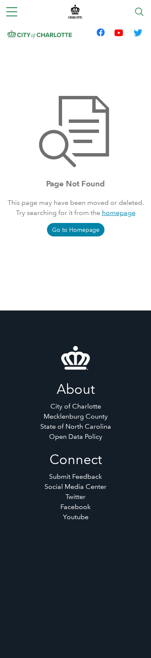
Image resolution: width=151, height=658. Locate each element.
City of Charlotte (75, 406)
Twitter (75, 497)
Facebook (75, 507)
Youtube (76, 517)
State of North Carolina (75, 426)
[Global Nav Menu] (11, 11)
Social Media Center (75, 487)
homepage (118, 213)
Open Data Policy (75, 436)
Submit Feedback (75, 476)
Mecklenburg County (76, 416)
